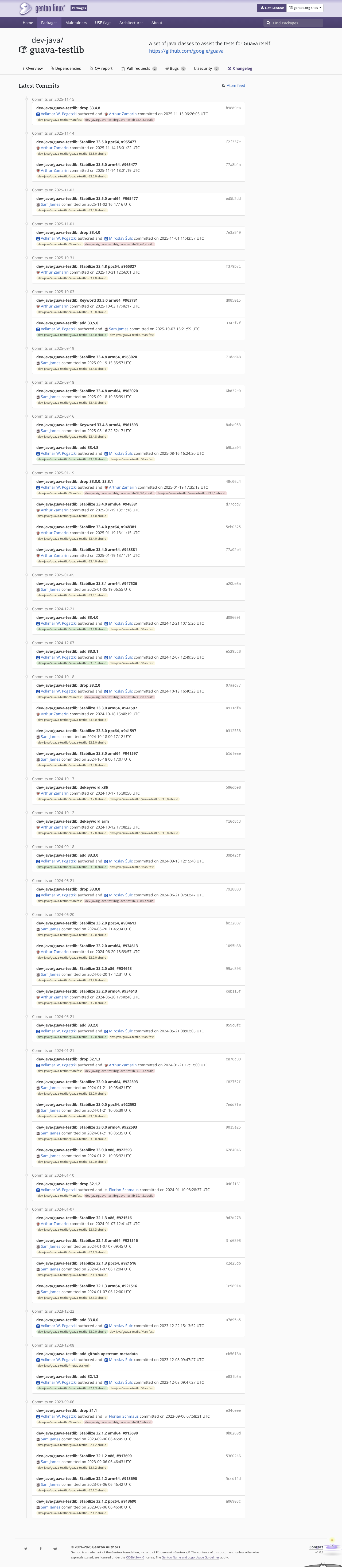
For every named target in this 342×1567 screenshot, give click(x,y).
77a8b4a (233, 164)
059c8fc (233, 1025)
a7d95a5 (233, 1320)
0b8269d (233, 1433)
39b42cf (233, 855)
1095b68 (233, 946)
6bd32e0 (233, 391)
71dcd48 (233, 357)
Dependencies (67, 68)
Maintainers (76, 22)
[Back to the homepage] (42, 8)
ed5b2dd (233, 198)
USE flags (103, 22)
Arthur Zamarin (123, 113)
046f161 (233, 1184)
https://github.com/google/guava (186, 51)
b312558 (233, 731)
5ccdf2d (233, 1478)
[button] (272, 8)
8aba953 (233, 425)
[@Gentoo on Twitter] (26, 1549)
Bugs (176, 68)
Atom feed (235, 85)
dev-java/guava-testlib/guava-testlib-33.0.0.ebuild (119, 901)
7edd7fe (233, 1104)
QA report (103, 68)
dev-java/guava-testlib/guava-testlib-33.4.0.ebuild (119, 244)
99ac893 (233, 968)
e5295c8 (233, 651)
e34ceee (233, 1410)
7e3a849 (233, 232)
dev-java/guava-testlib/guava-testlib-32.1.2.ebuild (119, 1195)
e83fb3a (233, 1376)
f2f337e (233, 142)
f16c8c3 (233, 821)
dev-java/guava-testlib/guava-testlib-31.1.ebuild (118, 1422)
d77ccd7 (233, 504)
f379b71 (233, 266)
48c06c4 (233, 481)
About (156, 22)
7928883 (233, 889)
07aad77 (233, 685)
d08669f (233, 617)
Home (28, 22)
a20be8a (233, 583)
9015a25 (233, 1127)
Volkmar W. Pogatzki (59, 113)
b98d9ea (233, 108)
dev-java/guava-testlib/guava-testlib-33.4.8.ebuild (119, 120)
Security (206, 68)
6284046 (233, 1150)
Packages (49, 22)
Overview (34, 68)
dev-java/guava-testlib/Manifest (60, 120)
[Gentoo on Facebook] (40, 1549)
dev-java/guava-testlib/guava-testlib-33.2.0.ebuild (119, 697)
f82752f (233, 1082)
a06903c (233, 1501)
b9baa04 (233, 447)
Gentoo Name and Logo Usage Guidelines (190, 1557)
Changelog (242, 68)
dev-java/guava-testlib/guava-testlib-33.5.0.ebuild (72, 153)
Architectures (131, 22)
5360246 (233, 1456)
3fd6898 (233, 1240)
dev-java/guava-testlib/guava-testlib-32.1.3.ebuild (119, 1071)
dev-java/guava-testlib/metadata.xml (63, 1365)
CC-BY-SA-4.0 (135, 1557)
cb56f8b (233, 1354)
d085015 (233, 300)
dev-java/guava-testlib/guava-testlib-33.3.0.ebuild (119, 493)
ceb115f (233, 991)
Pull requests (141, 68)
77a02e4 (233, 549)
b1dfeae (233, 753)
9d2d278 (233, 1218)
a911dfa (233, 708)
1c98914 (233, 1286)
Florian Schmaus (124, 1189)
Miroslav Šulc (121, 238)
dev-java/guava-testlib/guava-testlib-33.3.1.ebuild (191, 493)
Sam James (50, 204)
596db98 (233, 787)
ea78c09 (233, 1059)
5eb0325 (233, 527)
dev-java (46, 40)
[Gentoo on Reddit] (55, 1549)
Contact (316, 1547)
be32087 (233, 923)
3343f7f (233, 323)
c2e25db (233, 1263)
